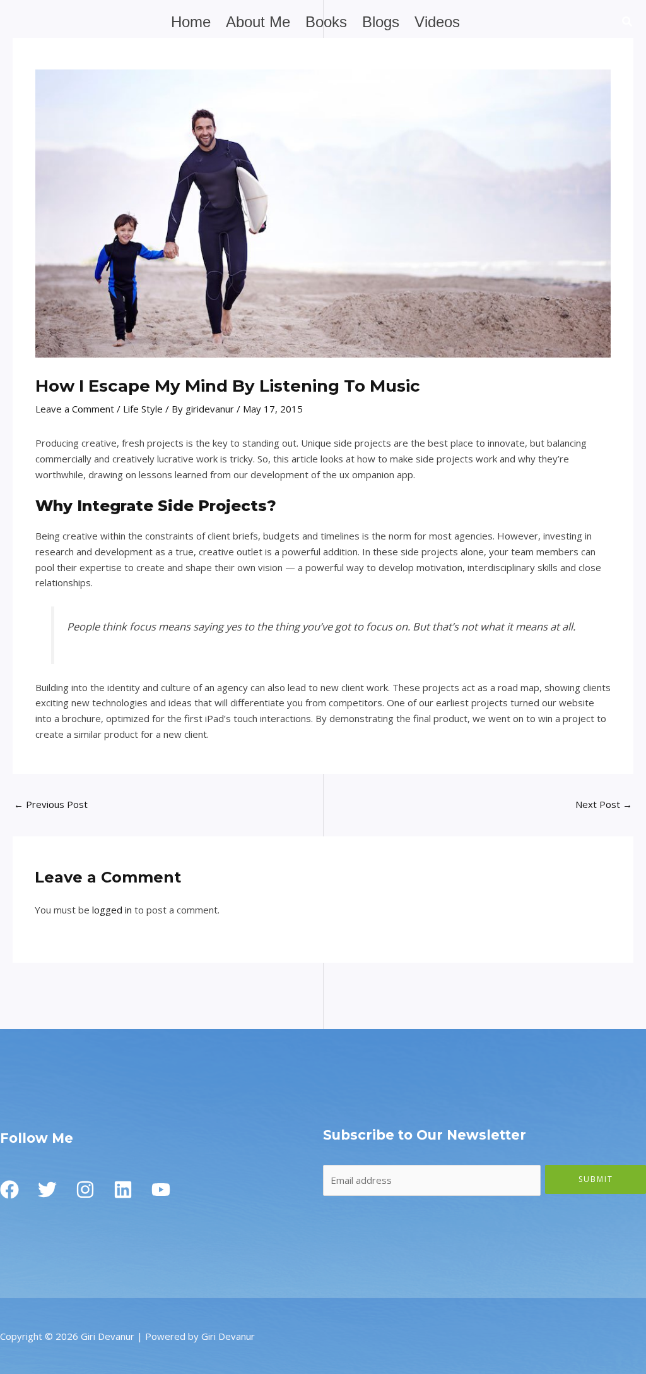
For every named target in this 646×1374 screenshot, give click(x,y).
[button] (627, 22)
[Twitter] (47, 1189)
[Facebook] (9, 1189)
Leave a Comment (74, 408)
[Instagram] (85, 1189)
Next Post (603, 804)
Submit (595, 1179)
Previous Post (51, 804)
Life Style (143, 408)
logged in (112, 909)
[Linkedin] (123, 1189)
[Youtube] (160, 1189)
